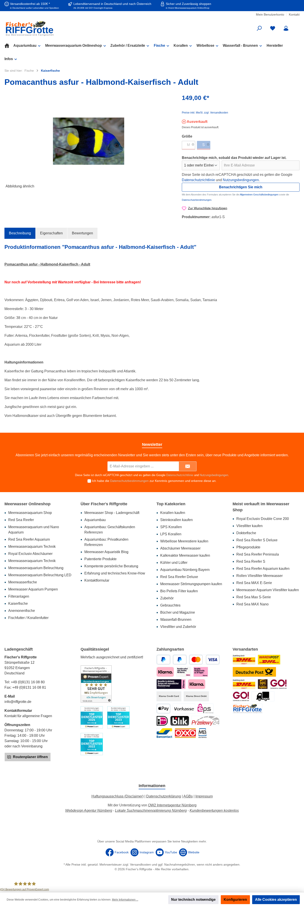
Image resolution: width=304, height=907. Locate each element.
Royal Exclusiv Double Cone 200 (262, 519)
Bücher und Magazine (177, 612)
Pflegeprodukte (248, 547)
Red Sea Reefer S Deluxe (257, 540)
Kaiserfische (18, 603)
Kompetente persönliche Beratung (111, 566)
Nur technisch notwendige (193, 899)
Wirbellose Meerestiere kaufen (184, 541)
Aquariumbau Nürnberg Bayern (185, 570)
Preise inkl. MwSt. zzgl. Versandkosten (205, 112)
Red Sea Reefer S (250, 561)
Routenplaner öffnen (30, 757)
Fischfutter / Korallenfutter (28, 618)
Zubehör (167, 598)
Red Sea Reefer (21, 520)
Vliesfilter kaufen (249, 526)
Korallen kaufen (172, 513)
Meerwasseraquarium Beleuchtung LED (39, 575)
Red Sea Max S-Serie (253, 597)
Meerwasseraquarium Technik (32, 546)
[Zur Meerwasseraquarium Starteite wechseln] (52, 28)
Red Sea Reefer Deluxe (179, 577)
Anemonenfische (21, 611)
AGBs (188, 796)
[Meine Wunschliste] (272, 28)
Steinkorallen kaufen (176, 520)
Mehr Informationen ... (125, 899)
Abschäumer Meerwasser (180, 548)
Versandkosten (140, 864)
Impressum (204, 796)
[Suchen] (259, 28)
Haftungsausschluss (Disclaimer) (117, 796)
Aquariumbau (95, 520)
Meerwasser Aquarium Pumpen (33, 589)
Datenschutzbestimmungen (196, 200)
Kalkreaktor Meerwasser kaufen (185, 555)
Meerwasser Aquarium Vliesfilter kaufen (267, 590)
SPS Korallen (171, 527)
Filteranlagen (18, 596)
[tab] (19, 233)
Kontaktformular (96, 580)
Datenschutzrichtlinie (198, 180)
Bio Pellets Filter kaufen (179, 591)
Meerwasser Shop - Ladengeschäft (111, 513)
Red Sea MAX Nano (252, 604)
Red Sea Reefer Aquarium (29, 539)
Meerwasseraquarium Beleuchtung (35, 568)
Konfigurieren (235, 899)
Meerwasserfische (22, 582)
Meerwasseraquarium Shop (30, 513)
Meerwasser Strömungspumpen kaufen (191, 584)
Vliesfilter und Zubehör (178, 627)
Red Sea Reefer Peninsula (257, 554)
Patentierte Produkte (100, 559)
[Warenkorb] (297, 26)
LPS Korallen (170, 534)
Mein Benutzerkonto (270, 14)
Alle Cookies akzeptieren (276, 899)
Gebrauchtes (170, 605)
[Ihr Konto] (286, 28)
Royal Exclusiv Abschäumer (30, 554)
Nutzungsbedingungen (241, 180)
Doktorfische (246, 533)
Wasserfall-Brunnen (175, 619)
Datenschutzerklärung (163, 796)
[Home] (8, 45)
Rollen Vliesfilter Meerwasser (259, 576)
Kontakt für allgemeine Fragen (28, 716)
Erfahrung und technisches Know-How (114, 573)
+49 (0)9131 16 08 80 (28, 682)
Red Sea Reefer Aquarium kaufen (263, 568)
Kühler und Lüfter (173, 562)
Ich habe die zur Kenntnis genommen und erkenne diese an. (154, 481)
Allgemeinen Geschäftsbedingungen (259, 194)
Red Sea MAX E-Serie (254, 583)
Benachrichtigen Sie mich (240, 187)
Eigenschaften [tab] (51, 233)
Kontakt (294, 14)
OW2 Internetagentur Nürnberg (172, 805)
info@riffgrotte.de (17, 702)
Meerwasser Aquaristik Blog (106, 552)
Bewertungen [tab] (82, 233)
